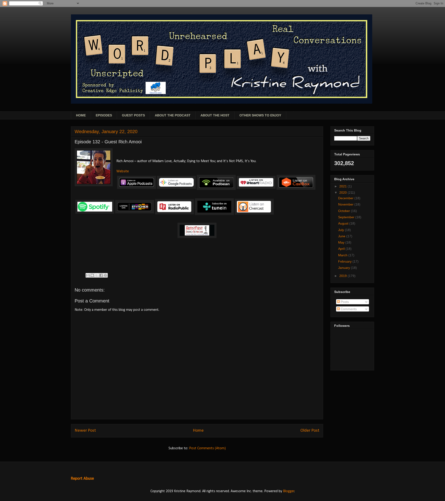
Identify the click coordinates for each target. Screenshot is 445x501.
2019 (343, 276)
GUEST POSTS (133, 115)
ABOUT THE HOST (214, 115)
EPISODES (104, 115)
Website (122, 171)
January (344, 268)
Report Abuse (82, 478)
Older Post (309, 430)
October (344, 211)
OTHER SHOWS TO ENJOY (260, 115)
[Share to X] (96, 275)
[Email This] (88, 275)
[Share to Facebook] (101, 275)
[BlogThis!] (92, 275)
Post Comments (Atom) (207, 448)
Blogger (288, 491)
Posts (344, 302)
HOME (81, 115)
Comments (348, 309)
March (343, 255)
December (346, 198)
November (346, 204)
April (342, 248)
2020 (343, 192)
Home (198, 430)
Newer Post (85, 430)
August (343, 223)
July (341, 230)
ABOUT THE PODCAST (173, 115)
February (345, 261)
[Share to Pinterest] (105, 275)
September (346, 217)
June (342, 236)
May (341, 242)
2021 (343, 186)
